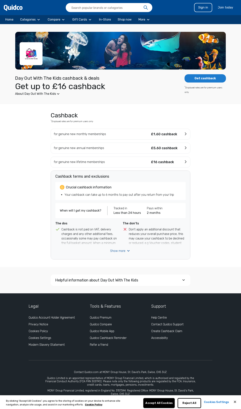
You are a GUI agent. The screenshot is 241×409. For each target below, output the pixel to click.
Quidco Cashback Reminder (108, 338)
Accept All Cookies (159, 403)
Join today (225, 7)
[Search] (145, 7)
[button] (92, 94)
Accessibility (159, 338)
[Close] (235, 402)
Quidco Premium (100, 317)
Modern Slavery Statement (47, 344)
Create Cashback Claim (166, 331)
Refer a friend (99, 344)
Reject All (189, 403)
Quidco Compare (101, 324)
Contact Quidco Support (167, 324)
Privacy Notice (38, 324)
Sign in (203, 7)
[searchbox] (109, 7)
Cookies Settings (40, 338)
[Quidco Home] (13, 7)
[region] (120, 402)
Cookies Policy (38, 331)
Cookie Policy (93, 404)
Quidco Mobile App (102, 331)
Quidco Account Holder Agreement (52, 317)
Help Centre (159, 317)
